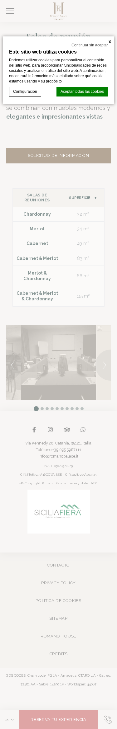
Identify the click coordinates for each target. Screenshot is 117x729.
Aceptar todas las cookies (82, 91)
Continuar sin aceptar (89, 45)
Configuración (25, 91)
